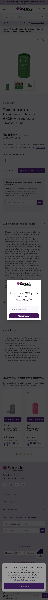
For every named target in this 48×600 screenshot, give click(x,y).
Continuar (24, 316)
